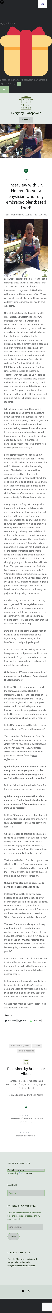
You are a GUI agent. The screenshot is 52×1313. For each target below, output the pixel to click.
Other (26, 179)
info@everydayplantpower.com (21, 1266)
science (37, 1045)
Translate (28, 1173)
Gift (4, 89)
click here (23, 1007)
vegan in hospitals (26, 1051)
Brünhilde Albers (22, 215)
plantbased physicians (20, 1045)
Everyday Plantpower (26, 113)
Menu (27, 119)
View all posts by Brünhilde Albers (26, 1095)
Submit (14, 1236)
